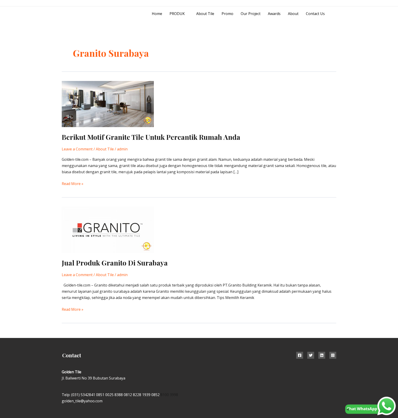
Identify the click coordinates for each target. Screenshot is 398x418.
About (293, 13)
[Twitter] (310, 355)
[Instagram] (324, 3)
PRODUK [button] (177, 13)
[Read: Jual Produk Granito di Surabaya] (108, 229)
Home (157, 13)
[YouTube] (334, 3)
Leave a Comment (77, 149)
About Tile (205, 13)
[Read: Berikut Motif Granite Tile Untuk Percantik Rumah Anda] (108, 103)
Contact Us (315, 13)
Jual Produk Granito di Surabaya (115, 262)
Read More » (72, 183)
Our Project (250, 13)
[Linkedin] (321, 355)
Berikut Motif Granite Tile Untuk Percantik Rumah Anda (151, 137)
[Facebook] (299, 355)
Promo (227, 13)
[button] (334, 13)
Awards (274, 13)
